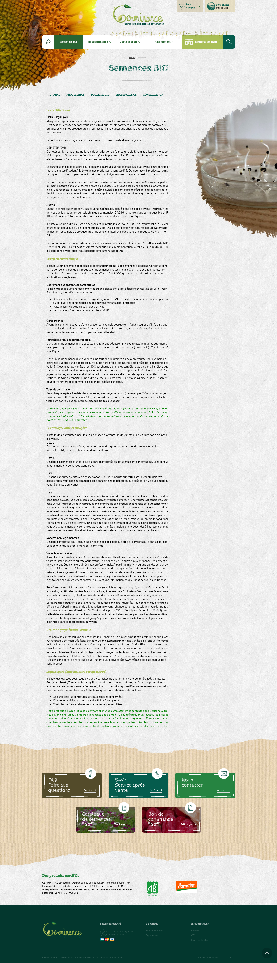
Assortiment (163, 42)
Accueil (132, 57)
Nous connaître (98, 42)
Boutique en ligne (206, 42)
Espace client (152, 935)
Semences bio (68, 42)
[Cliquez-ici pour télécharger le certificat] (186, 887)
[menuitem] (220, 6)
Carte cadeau (128, 42)
